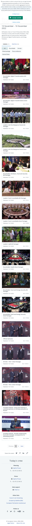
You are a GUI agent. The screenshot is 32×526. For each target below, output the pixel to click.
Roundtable (12, 48)
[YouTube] (19, 511)
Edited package (6, 51)
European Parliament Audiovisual (16, 503)
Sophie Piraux (17, 468)
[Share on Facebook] (19, 453)
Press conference (16, 51)
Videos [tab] (6, 44)
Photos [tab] (15, 44)
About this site (21, 523)
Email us (17, 489)
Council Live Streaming (16, 498)
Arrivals (19, 48)
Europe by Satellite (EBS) (16, 500)
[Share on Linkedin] (23, 453)
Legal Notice (10, 523)
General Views (5, 54)
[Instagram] (14, 511)
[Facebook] (7, 511)
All (4, 48)
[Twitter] (11, 511)
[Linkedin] (23, 511)
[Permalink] (27, 453)
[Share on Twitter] (16, 453)
